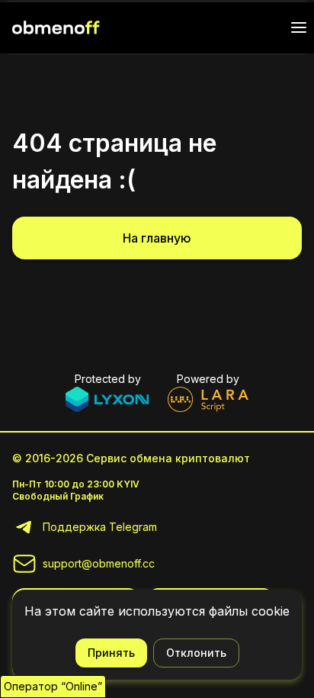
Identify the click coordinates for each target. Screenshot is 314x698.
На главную (157, 238)
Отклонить (196, 652)
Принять (111, 652)
